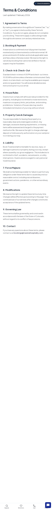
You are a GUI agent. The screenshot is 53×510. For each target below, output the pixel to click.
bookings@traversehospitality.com (28, 233)
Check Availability (43, 3)
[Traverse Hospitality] (8, 3)
